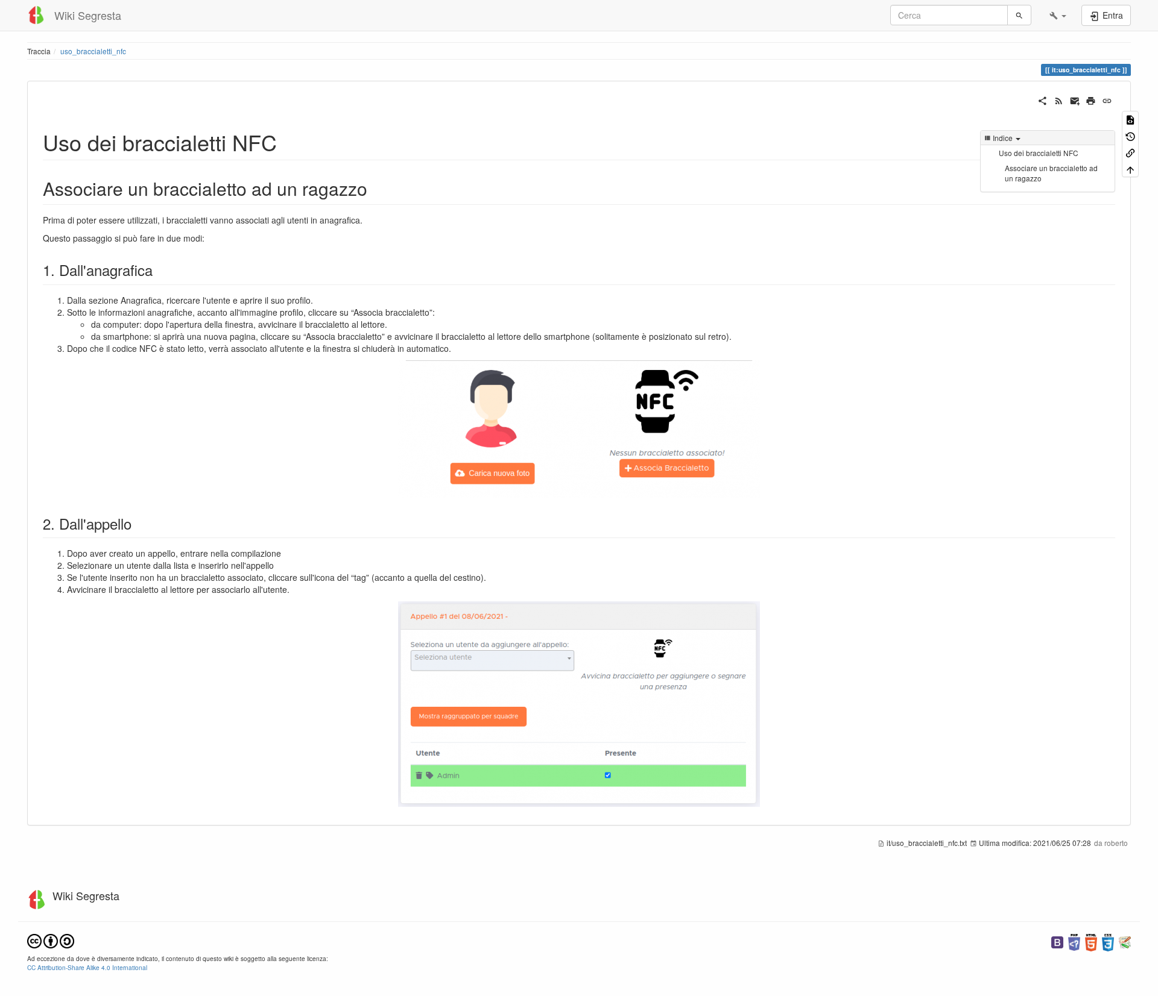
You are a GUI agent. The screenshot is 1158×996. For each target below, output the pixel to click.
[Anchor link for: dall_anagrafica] (160, 269)
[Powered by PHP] (1074, 941)
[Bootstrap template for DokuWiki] (1057, 941)
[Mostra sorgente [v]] (1130, 119)
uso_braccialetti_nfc (93, 51)
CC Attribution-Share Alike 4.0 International (87, 967)
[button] (1057, 15)
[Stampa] (1091, 99)
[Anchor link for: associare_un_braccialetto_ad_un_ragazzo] (376, 188)
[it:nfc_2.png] (579, 704)
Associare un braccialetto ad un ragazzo (1051, 173)
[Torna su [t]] (1130, 168)
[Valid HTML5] (1091, 941)
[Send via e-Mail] (1075, 99)
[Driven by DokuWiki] (1125, 941)
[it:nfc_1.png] (579, 429)
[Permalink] (1107, 99)
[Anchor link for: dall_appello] (138, 523)
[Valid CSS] (1108, 941)
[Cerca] (1019, 15)
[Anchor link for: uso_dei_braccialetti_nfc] (288, 141)
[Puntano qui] (1130, 152)
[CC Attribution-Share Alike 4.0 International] (50, 940)
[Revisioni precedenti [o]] (1130, 135)
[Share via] (1042, 99)
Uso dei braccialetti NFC (1038, 153)
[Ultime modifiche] (1059, 99)
